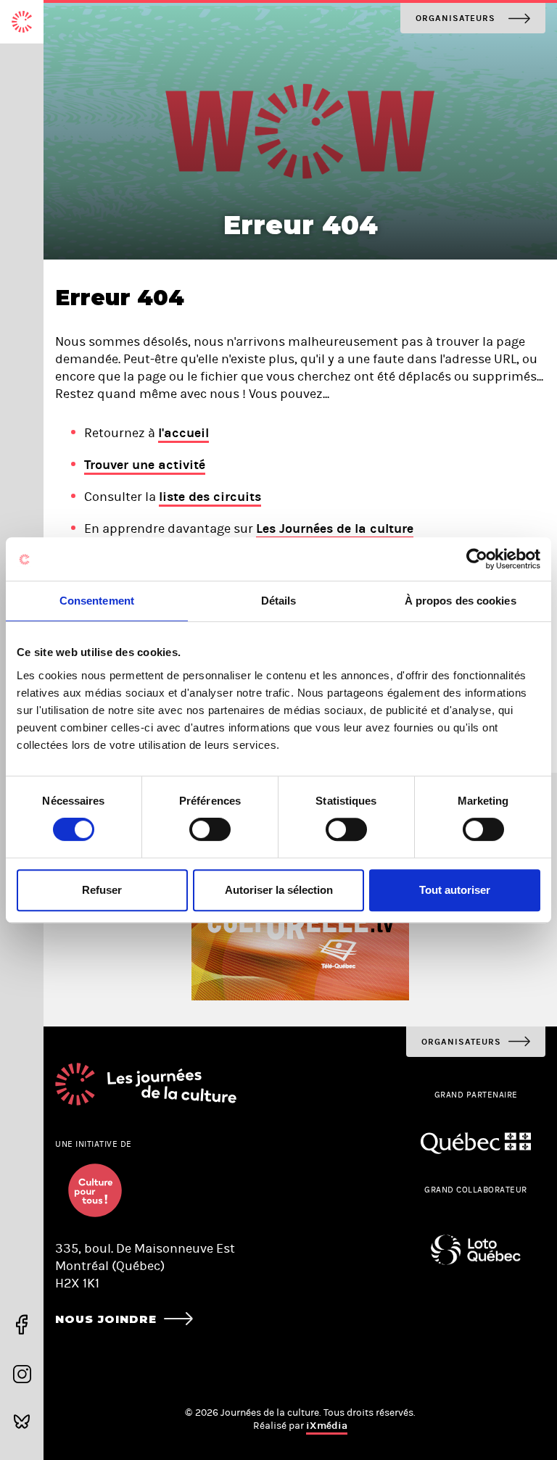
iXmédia (326, 1425)
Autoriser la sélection (279, 890)
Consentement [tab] (96, 600)
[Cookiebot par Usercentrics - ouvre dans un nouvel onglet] (476, 559)
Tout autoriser (454, 890)
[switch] (210, 829)
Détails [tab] (279, 600)
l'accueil (183, 433)
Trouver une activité (144, 465)
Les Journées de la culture (334, 528)
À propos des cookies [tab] (460, 600)
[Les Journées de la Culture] (22, 21)
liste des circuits (210, 497)
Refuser (102, 890)
